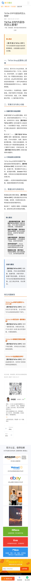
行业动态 (13, 6)
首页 (2, 6)
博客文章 (7, 6)
